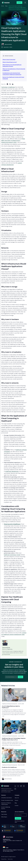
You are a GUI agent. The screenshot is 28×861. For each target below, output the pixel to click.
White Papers (4, 816)
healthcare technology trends (12, 555)
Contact (16, 805)
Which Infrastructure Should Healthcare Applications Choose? (12, 65)
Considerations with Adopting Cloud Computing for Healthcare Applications (12, 73)
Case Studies (4, 814)
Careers (16, 800)
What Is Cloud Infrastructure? (10, 62)
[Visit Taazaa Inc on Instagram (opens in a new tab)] (24, 786)
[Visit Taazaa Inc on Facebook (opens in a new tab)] (21, 786)
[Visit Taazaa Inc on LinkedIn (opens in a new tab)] (15, 786)
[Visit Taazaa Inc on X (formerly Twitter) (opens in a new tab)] (18, 786)
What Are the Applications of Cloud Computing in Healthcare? (14, 69)
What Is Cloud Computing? (9, 59)
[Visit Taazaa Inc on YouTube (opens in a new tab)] (15, 789)
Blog (16, 803)
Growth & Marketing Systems (5, 807)
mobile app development (12, 471)
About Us (17, 797)
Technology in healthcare (8, 87)
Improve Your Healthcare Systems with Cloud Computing (13, 77)
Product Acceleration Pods (7, 800)
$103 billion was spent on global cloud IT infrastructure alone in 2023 (13, 140)
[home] (5, 2)
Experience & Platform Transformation (6, 803)
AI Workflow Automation (6, 797)
